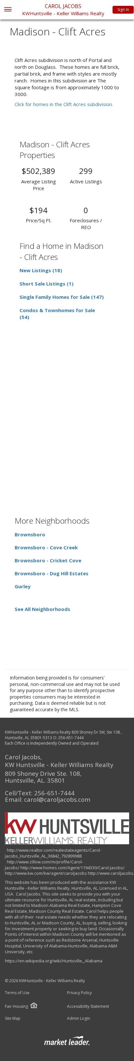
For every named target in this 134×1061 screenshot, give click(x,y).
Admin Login (78, 1018)
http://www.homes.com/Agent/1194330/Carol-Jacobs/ (72, 868)
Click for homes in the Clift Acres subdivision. (64, 104)
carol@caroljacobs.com (57, 799)
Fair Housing (16, 1006)
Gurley (23, 586)
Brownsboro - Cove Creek (46, 547)
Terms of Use (17, 992)
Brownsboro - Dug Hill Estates (51, 573)
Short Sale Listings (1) (47, 283)
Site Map (12, 1018)
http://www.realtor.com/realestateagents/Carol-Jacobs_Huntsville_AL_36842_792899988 (53, 853)
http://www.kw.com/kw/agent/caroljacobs (46, 873)
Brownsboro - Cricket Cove (48, 560)
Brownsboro (30, 534)
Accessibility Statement (88, 1006)
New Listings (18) (41, 270)
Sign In (123, 9)
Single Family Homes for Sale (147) (62, 297)
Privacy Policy (79, 992)
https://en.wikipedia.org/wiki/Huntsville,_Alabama (53, 961)
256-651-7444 (71, 737)
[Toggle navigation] (7, 10)
